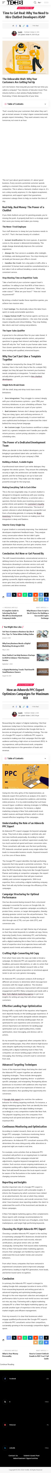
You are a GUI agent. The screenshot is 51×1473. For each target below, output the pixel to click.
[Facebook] (25, 1378)
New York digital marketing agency (17, 994)
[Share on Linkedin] (30, 595)
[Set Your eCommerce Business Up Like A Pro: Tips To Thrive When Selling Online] (43, 634)
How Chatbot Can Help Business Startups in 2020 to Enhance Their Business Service (18, 657)
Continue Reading (7, 1364)
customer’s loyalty (36, 504)
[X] (25, 1401)
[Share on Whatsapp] (25, 595)
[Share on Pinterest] (19, 595)
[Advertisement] (25, 150)
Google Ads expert (12, 1099)
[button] (4, 2)
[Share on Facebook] (16, 26)
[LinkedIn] (25, 1448)
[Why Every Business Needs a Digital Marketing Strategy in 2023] (43, 645)
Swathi (20, 32)
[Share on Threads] (46, 595)
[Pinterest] (25, 1425)
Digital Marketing (25, 8)
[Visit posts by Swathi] (14, 33)
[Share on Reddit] (35, 595)
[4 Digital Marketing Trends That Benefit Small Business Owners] (43, 671)
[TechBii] (14, 2)
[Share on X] (20, 26)
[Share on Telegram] (41, 595)
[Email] (35, 599)
